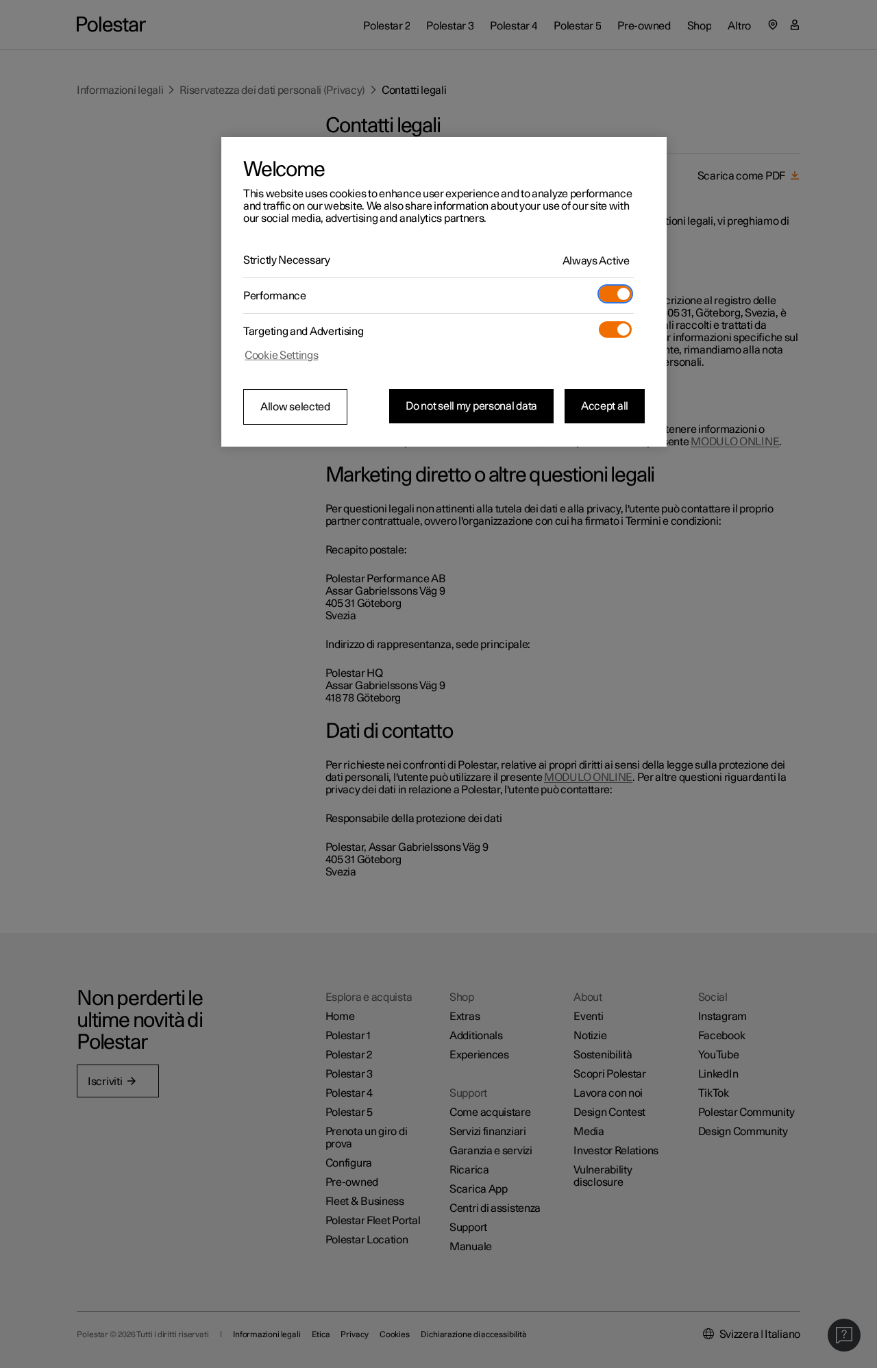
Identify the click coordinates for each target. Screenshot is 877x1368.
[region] (444, 292)
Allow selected (295, 406)
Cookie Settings (282, 355)
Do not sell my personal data (471, 406)
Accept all (604, 406)
